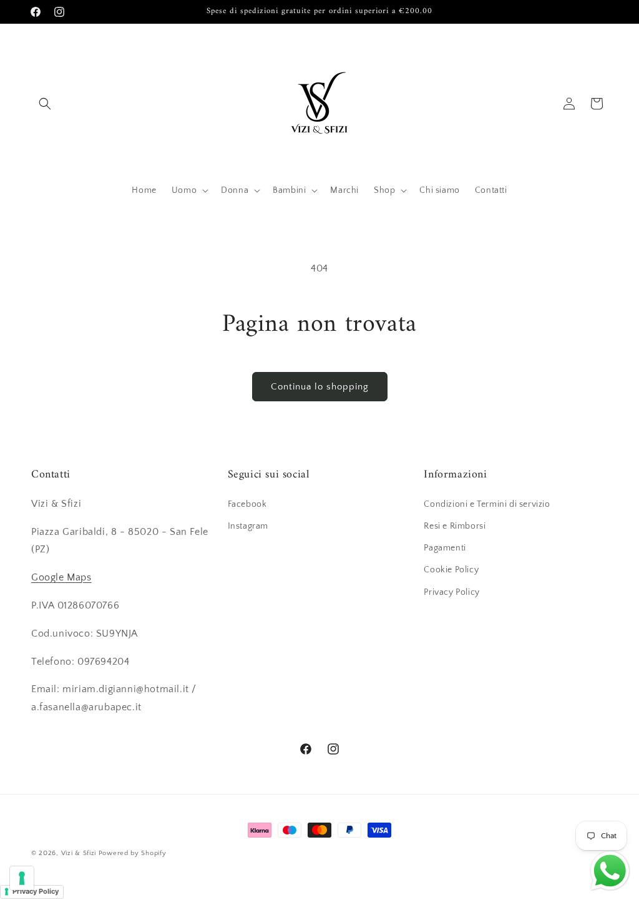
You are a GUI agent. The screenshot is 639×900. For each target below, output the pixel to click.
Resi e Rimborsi (454, 526)
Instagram (248, 526)
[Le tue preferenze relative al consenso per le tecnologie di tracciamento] (22, 878)
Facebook (247, 504)
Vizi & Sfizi (78, 853)
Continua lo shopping (320, 386)
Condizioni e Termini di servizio (487, 504)
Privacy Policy (451, 592)
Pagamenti (445, 548)
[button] (45, 103)
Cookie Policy (451, 570)
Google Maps (61, 577)
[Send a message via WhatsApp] (610, 871)
